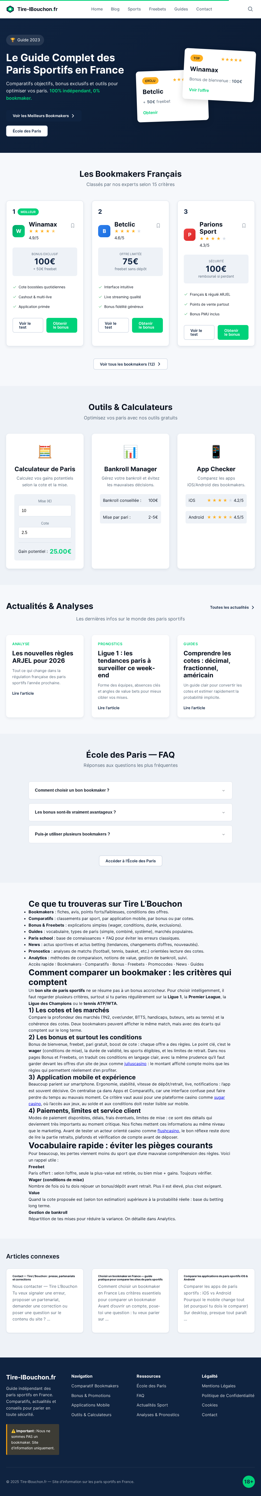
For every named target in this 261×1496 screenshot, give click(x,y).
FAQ (140, 1395)
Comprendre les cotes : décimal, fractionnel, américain (207, 664)
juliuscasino (135, 1063)
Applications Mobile (90, 1404)
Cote (45, 523)
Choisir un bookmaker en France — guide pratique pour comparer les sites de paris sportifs (130, 1278)
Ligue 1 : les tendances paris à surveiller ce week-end (126, 664)
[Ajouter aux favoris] (72, 226)
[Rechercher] (250, 9)
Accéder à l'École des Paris (131, 860)
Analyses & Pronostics (158, 1414)
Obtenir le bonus (61, 325)
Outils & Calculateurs (91, 1414)
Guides (181, 8)
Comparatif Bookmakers (95, 1385)
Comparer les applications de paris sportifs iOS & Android (216, 1278)
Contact (204, 8)
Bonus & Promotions (90, 1395)
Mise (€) (45, 501)
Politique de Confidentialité (228, 1395)
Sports (134, 8)
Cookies (210, 1404)
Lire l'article (23, 693)
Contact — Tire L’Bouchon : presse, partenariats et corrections (43, 1278)
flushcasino (168, 1130)
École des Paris (151, 1385)
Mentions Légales (219, 1385)
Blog (115, 8)
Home (97, 8)
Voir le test (25, 325)
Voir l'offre (199, 90)
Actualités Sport (152, 1404)
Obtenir (150, 112)
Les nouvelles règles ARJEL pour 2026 (42, 657)
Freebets (157, 8)
